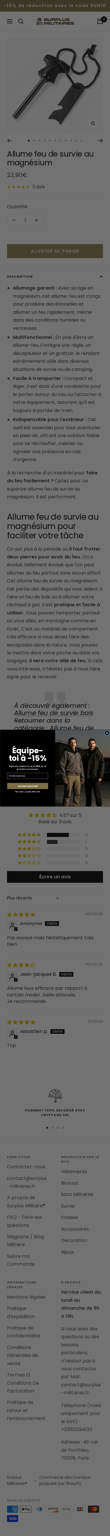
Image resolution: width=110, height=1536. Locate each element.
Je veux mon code (27, 785)
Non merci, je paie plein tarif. (27, 791)
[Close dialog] (107, 733)
